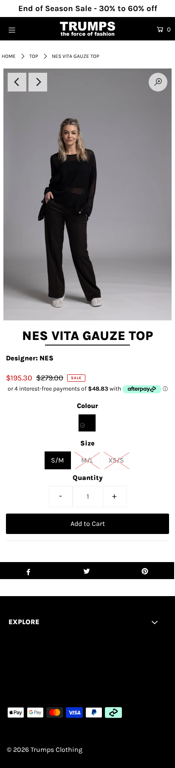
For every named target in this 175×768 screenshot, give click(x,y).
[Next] (37, 82)
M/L (87, 460)
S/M (57, 460)
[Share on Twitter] (86, 570)
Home (9, 56)
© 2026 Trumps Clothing (44, 749)
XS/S (116, 460)
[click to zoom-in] (158, 82)
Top (33, 56)
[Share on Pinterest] (145, 570)
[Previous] (17, 82)
